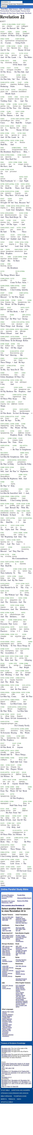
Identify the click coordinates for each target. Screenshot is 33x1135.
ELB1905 (4, 974)
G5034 (24, 278)
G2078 (18, 540)
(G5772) (7, 772)
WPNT (17, 1007)
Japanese (5, 1027)
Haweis (18, 989)
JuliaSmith (18, 918)
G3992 (2, 634)
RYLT (17, 1005)
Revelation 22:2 (6, 1050)
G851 (20, 780)
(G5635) (7, 278)
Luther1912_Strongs (7, 970)
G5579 (12, 627)
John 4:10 (24, 1072)
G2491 (2, 315)
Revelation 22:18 (7, 1056)
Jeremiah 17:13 (15, 1072)
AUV (17, 929)
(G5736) (17, 286)
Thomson (22, 989)
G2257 (19, 867)
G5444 (2, 104)
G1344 (2, 474)
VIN (19, 930)
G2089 (27, 119)
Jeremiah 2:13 (6, 1072)
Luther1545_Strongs (7, 967)
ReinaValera (19, 980)
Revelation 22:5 (6, 1051)
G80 (21, 380)
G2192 (7, 191)
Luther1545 (5, 966)
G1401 (22, 140)
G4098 (2, 336)
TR (22, 950)
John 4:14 (8, 1074)
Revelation (27, 9)
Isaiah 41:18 (21, 1063)
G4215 (2, 31)
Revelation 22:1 (6, 1048)
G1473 (27, 307)
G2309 (9, 707)
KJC (3, 937)
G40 (2, 249)
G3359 (12, 169)
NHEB (23, 1004)
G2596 (26, 82)
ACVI (7, 930)
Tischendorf (19, 949)
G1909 (2, 169)
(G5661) (7, 424)
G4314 (12, 750)
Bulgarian (9, 1016)
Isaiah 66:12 (9, 1065)
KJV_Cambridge (20, 985)
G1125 (2, 772)
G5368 (15, 620)
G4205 (2, 605)
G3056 (2, 235)
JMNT (20, 929)
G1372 (2, 700)
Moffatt (22, 999)
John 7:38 (5, 1068)
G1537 (2, 46)
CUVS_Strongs (6, 988)
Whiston (21, 986)
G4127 (12, 765)
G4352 (12, 336)
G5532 (27, 184)
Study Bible (4, 9)
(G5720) (13, 365)
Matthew (24, 937)
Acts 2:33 (15, 1086)
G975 (2, 307)
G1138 (2, 663)
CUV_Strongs (9, 985)
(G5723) (7, 82)
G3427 (19, 24)
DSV (17, 966)
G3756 (13, 119)
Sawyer (18, 994)
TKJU (8, 938)
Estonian (4, 1020)
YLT (6, 917)
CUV (3, 985)
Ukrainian (10, 1034)
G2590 (12, 82)
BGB (24, 953)
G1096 (2, 278)
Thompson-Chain (20, 1096)
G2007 (2, 750)
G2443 (2, 562)
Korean (4, 1029)
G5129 (24, 772)
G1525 (2, 583)
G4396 (8, 249)
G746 (2, 533)
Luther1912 (5, 969)
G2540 (14, 438)
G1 (6, 525)
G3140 (2, 642)
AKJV (7, 918)
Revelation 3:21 (6, 1080)
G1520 (7, 90)
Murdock (23, 960)
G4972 (2, 424)
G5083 (21, 293)
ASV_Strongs (6, 950)
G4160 (2, 82)
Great (17, 938)
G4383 (24, 155)
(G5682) (7, 474)
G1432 (19, 714)
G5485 (2, 867)
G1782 (16, 68)
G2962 (2, 206)
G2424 (26, 627)
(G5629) (6, 511)
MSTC (4, 935)
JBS (24, 980)
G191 (18, 322)
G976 (17, 787)
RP (17, 952)
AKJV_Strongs (6, 953)
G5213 (12, 642)
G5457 (2, 199)
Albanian (4, 1011)
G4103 (12, 235)
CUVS (4, 987)
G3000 (14, 148)
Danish (4, 1019)
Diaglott (18, 917)
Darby (23, 918)
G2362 (13, 46)
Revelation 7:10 (16, 1082)
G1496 (12, 612)
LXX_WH (24, 947)
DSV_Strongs (22, 966)
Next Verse (12, 13)
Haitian (10, 1021)
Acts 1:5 (9, 1086)
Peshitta (22, 961)
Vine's (19, 1099)
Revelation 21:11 (7, 1077)
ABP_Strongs (6, 946)
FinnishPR (5, 1021)
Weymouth (19, 927)
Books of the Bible (22, 901)
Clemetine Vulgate (7, 961)
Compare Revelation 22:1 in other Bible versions (8, 896)
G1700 (28, 504)
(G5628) (7, 286)
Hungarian (5, 1023)
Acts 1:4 (4, 1086)
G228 (23, 235)
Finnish (9, 1020)
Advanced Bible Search (24, 898)
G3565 (12, 678)
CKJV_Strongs (6, 955)
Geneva (21, 938)
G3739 (2, 271)
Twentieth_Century (21, 998)
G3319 (26, 53)
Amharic (4, 1013)
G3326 (23, 504)
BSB (3, 920)
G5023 (2, 322)
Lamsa (17, 961)
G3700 (7, 155)
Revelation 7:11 (26, 1082)
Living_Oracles (20, 992)
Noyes (23, 995)
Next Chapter (20, 13)
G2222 (18, 31)
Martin (23, 971)
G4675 (16, 373)
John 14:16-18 (16, 1083)
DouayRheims (19, 941)
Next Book (28, 13)
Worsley (22, 988)
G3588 (8, 46)
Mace (17, 986)
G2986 (25, 31)
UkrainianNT (5, 1036)
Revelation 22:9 (6, 1054)
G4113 (7, 60)
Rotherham (19, 920)
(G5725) (7, 750)
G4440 (21, 576)
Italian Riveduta (6, 1026)
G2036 (2, 228)
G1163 (17, 271)
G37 (2, 489)
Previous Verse (25, 11)
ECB (17, 923)
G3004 (20, 358)
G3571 (26, 177)
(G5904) (22, 271)
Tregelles (18, 950)
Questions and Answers (20, 1090)
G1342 (22, 467)
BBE (23, 927)
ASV (12, 917)
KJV (3, 917)
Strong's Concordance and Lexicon (14, 1093)
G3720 (7, 671)
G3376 (2, 90)
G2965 (27, 591)
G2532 (4, 24)
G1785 (7, 554)
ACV (20, 923)
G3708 (9, 365)
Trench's (11, 1099)
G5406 (22, 605)
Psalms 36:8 (5, 1063)
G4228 (7, 344)
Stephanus (19, 947)
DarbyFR (18, 971)
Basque (4, 1016)
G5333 (12, 598)
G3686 (20, 162)
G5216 (24, 874)
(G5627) (7, 228)
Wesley (18, 988)
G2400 (2, 286)
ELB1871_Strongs (7, 973)
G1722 (21, 53)
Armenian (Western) (7, 1014)
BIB (10, 930)
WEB (3, 918)
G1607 (17, 39)
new (11, 946)
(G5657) (26, 409)
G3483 (24, 845)
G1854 (2, 591)
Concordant (19, 921)
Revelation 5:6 (25, 1080)
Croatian (4, 1017)
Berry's (4, 1099)
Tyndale (22, 935)
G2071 (17, 119)
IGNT (21, 9)
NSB (24, 929)
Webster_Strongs (7, 949)
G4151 (27, 671)
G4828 (2, 721)
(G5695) (11, 155)
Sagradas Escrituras (21, 979)
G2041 (28, 511)
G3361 (22, 365)
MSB (6, 920)
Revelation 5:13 (6, 1082)
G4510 (9, 460)
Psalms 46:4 (13, 1063)
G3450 (18, 504)
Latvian (8, 1029)
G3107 (2, 293)
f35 (24, 952)
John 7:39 (11, 1068)
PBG (9, 1030)
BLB (23, 923)
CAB (25, 1005)
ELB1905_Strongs (7, 976)
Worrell (18, 999)
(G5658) (19, 257)
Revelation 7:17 (6, 1071)
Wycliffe (18, 935)
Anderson (18, 995)
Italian (10, 1024)
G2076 (2, 445)
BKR (8, 1017)
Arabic (12, 1011)
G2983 (19, 707)
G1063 (23, 373)
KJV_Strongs (5, 947)
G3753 (2, 329)
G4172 (27, 583)
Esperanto (9, 1019)
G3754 (21, 199)
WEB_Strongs (6, 952)
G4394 (20, 300)
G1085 (21, 656)
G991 (23, 315)
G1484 (9, 111)
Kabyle (10, 1027)
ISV (17, 930)
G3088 (17, 191)
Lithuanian (5, 1030)
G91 (21, 445)
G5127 (9, 307)
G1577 (7, 649)
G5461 (18, 206)
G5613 (2, 39)
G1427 (20, 82)
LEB (10, 918)
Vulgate (4, 960)
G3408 (12, 504)
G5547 (2, 874)
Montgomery (19, 1002)
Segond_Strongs (20, 974)
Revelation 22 (4, 13)
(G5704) (22, 119)
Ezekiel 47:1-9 (18, 1065)
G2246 (10, 199)
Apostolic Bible (7, 1102)
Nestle (25, 950)
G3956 (22, 111)
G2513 (23, 24)
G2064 (12, 286)
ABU (21, 994)
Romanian (5, 1034)
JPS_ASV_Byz (20, 996)
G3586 (18, 75)
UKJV (11, 937)
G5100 (19, 743)
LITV (24, 921)
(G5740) (22, 39)
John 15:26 (24, 1083)
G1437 (14, 743)
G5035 (24, 286)
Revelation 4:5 (16, 1080)
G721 (13, 53)
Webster (18, 991)
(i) (5, 21)
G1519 (20, 104)
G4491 (7, 656)
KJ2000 (7, 937)
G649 (16, 249)
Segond (18, 972)
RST (8, 1011)
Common (18, 1004)
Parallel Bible (21, 895)
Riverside (25, 1001)
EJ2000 (21, 1005)
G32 (2, 257)
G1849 (22, 562)
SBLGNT (20, 952)
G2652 (2, 119)
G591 (20, 90)
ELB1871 (4, 972)
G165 (2, 220)
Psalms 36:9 (25, 1071)
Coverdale (18, 937)
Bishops (18, 940)
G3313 (2, 809)
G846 (14, 60)
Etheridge (18, 960)
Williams (25, 1002)
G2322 (25, 104)
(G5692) (18, 148)
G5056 (20, 533)
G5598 (22, 525)
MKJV (8, 935)
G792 (15, 663)
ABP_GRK (19, 946)
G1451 (20, 438)
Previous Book (4, 11)
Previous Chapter (15, 11)
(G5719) (11, 191)
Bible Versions (13, 9)
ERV (9, 917)
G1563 (17, 184)
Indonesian (5, 1024)
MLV (26, 923)
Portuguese (5, 1032)
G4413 (2, 540)
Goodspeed (19, 1001)
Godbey (24, 920)
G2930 (7, 39)
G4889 (2, 373)
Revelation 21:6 (16, 1071)
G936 (6, 213)
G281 (20, 852)
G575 (2, 787)
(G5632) (7, 583)
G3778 (19, 228)
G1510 (2, 380)
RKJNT (4, 938)
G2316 (26, 46)
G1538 (13, 90)
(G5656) (13, 24)
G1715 (25, 336)
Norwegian (5, 1033)
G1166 (9, 24)
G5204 (10, 31)
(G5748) (7, 380)
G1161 (7, 591)
